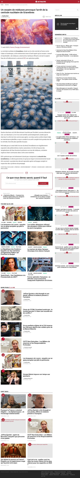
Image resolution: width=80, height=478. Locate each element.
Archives (63, 473)
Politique (18, 247)
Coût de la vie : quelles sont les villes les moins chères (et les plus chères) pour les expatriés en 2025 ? (39, 462)
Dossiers (9, 222)
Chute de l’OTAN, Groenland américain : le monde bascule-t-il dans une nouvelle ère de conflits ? (37, 311)
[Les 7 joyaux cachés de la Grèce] (67, 147)
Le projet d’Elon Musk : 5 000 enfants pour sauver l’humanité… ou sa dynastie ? (67, 56)
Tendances (72, 474)
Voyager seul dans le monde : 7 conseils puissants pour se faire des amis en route (67, 211)
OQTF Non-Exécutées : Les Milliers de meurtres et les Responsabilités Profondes (36, 343)
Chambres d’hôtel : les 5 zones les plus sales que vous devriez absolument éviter (67, 173)
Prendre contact (44, 474)
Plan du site (69, 473)
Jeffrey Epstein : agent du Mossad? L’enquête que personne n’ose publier (13, 436)
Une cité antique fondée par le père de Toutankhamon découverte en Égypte (67, 84)
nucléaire (5, 168)
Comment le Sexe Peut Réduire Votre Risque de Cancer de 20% (66, 50)
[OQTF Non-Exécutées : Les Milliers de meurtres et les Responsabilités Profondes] (11, 345)
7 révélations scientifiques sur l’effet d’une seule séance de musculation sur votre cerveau (71, 40)
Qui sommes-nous (65, 474)
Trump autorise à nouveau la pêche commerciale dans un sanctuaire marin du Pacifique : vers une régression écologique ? (67, 68)
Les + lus (43, 476)
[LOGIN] (78, 1)
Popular (29, 207)
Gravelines (41, 167)
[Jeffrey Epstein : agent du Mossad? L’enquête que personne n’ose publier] (13, 426)
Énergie (17, 47)
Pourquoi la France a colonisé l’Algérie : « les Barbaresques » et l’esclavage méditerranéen (12, 411)
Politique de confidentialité (60, 471)
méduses (49, 167)
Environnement (25, 47)
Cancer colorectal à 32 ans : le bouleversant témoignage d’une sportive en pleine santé (67, 62)
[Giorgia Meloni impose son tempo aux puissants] (11, 377)
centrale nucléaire (8, 167)
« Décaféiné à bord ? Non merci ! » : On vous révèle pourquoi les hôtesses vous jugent (67, 192)
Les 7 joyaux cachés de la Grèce (67, 155)
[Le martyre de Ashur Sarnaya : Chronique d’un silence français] (39, 238)
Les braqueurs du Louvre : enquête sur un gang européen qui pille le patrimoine (13, 226)
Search (77, 10)
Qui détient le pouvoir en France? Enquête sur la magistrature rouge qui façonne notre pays (13, 461)
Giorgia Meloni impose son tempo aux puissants (36, 375)
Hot (3, 207)
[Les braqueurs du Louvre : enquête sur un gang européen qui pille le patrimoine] (13, 214)
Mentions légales (44, 473)
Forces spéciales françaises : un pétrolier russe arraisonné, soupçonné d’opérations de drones (39, 278)
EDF (24, 58)
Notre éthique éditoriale (55, 473)
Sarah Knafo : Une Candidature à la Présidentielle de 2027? (13, 276)
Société (20, 222)
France (12, 47)
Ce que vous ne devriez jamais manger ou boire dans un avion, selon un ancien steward (67, 229)
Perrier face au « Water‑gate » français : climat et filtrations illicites (67, 46)
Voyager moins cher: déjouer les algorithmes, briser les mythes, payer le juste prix (67, 116)
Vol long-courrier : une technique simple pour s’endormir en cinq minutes (67, 266)
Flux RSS (69, 471)
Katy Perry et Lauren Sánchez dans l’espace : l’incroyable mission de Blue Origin (66, 79)
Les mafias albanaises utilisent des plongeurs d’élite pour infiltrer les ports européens (39, 226)
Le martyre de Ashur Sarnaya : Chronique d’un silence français (38, 250)
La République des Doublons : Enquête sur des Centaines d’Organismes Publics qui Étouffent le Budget (11, 251)
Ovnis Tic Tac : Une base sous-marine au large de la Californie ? (67, 74)
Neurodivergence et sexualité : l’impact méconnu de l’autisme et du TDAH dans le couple (67, 89)
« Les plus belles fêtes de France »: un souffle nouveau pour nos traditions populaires (67, 138)
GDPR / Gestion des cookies (47, 471)
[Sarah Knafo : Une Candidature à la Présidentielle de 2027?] (13, 264)
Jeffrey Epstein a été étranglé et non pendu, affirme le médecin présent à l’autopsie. (36, 295)
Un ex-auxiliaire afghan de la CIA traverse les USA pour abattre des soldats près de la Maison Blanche (37, 327)
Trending (3, 258)
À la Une (3, 222)
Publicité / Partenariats (54, 474)
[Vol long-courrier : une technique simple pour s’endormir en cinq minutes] (67, 257)
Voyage (68, 112)
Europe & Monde (5, 247)
